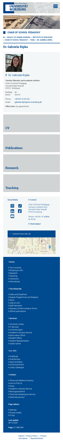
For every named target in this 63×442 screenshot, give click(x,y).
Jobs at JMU (15, 303)
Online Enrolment (17, 365)
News (12, 300)
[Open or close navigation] (55, 6)
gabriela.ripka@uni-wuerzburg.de (28, 102)
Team (32, 40)
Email (33, 219)
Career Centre (15, 344)
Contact (33, 200)
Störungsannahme (17, 391)
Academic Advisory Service (21, 332)
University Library (17, 324)
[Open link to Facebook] (18, 211)
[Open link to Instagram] (11, 206)
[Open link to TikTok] (18, 206)
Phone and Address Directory (22, 380)
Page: (10, 427)
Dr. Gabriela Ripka (44, 40)
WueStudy (14, 356)
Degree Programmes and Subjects (24, 297)
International (15, 281)
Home (12, 262)
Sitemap (13, 410)
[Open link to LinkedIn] (11, 211)
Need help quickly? (17, 397)
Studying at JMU (16, 270)
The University (15, 268)
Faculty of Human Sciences (18, 37)
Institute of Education (42, 37)
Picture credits (16, 413)
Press (12, 386)
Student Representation (19, 341)
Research (13, 273)
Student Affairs (16, 338)
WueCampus (15, 359)
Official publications (18, 311)
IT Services (14, 327)
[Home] (4, 37)
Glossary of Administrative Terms (23, 308)
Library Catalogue (17, 367)
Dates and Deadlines (18, 294)
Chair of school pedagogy (23, 32)
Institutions (14, 279)
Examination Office (17, 335)
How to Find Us (16, 383)
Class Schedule (16, 362)
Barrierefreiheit (37, 438)
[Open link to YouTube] (11, 216)
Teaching (13, 276)
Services (13, 318)
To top (12, 415)
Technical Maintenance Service (22, 394)
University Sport (16, 330)
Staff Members (16, 306)
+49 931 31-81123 (22, 99)
